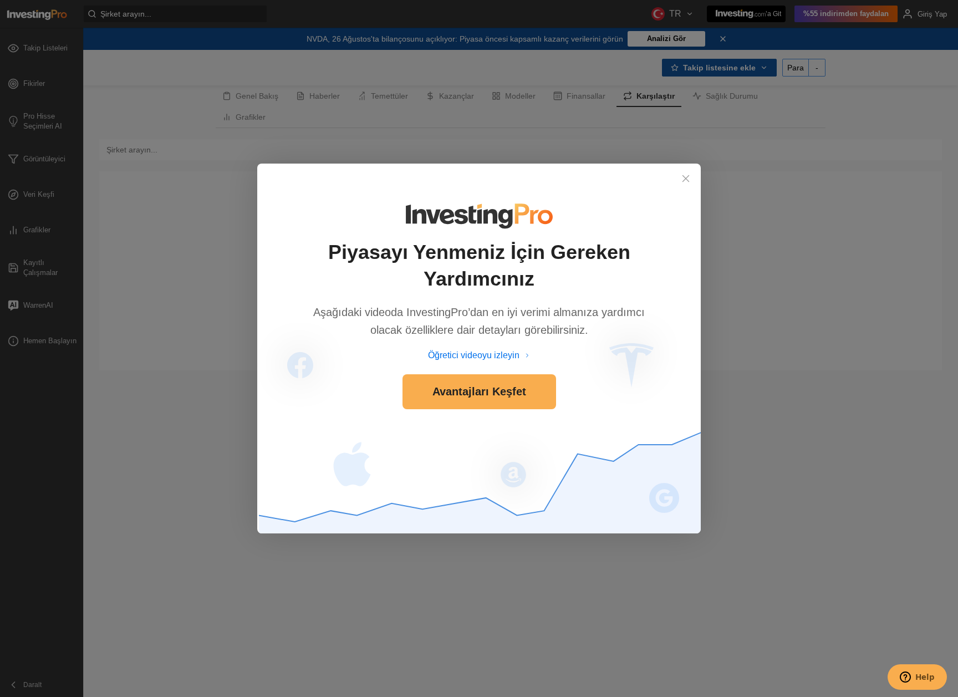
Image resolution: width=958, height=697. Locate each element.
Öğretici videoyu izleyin (473, 355)
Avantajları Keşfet (479, 391)
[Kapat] (685, 178)
